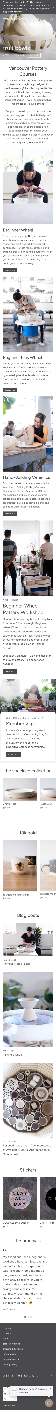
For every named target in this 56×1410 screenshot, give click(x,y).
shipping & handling (13, 1349)
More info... (13, 754)
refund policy (9, 1354)
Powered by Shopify (9, 1405)
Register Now (10, 270)
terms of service (11, 1359)
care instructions (11, 1343)
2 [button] (28, 1317)
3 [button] (31, 1317)
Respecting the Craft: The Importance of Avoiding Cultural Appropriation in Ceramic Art (27, 1150)
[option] (28, 30)
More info (10, 671)
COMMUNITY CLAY (15, 19)
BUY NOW (34, 55)
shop (5, 1338)
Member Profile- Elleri (16, 963)
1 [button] (25, 1317)
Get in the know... (20, 1375)
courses (7, 1328)
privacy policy (10, 1364)
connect (7, 1333)
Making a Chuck (13, 1054)
